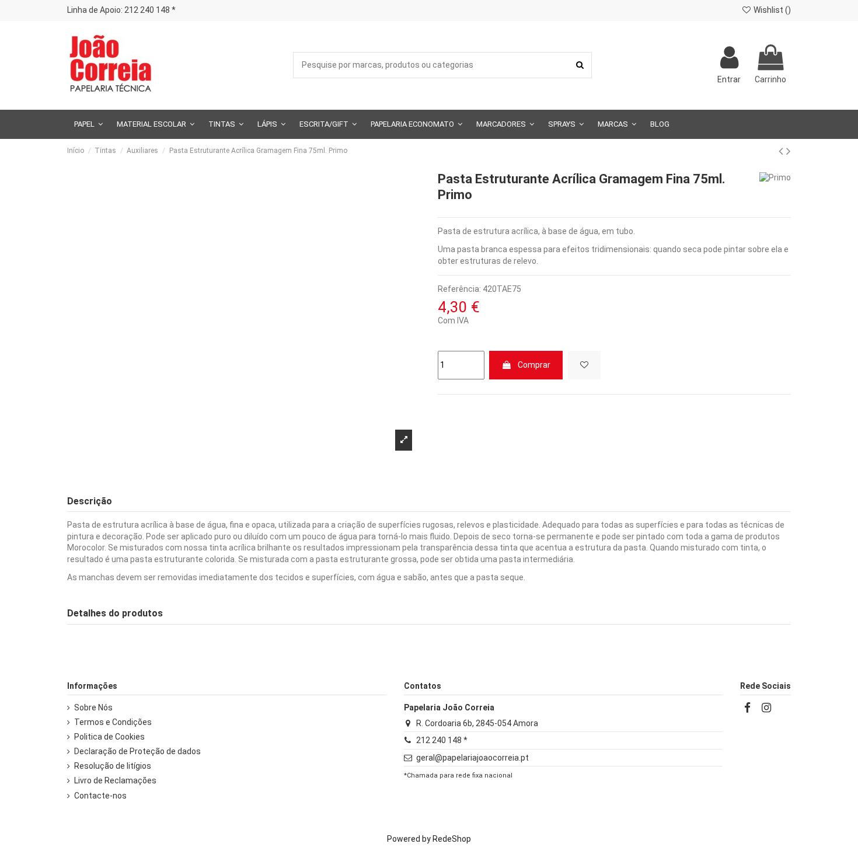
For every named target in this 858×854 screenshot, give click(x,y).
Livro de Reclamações (115, 780)
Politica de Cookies (109, 736)
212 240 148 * (442, 740)
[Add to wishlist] (584, 365)
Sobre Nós (93, 707)
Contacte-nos (100, 795)
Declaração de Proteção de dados (137, 751)
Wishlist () (771, 10)
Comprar (534, 365)
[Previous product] (782, 151)
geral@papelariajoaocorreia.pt (472, 757)
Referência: (459, 289)
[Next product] (788, 151)
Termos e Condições (113, 722)
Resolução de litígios (112, 766)
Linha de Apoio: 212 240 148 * (121, 10)
